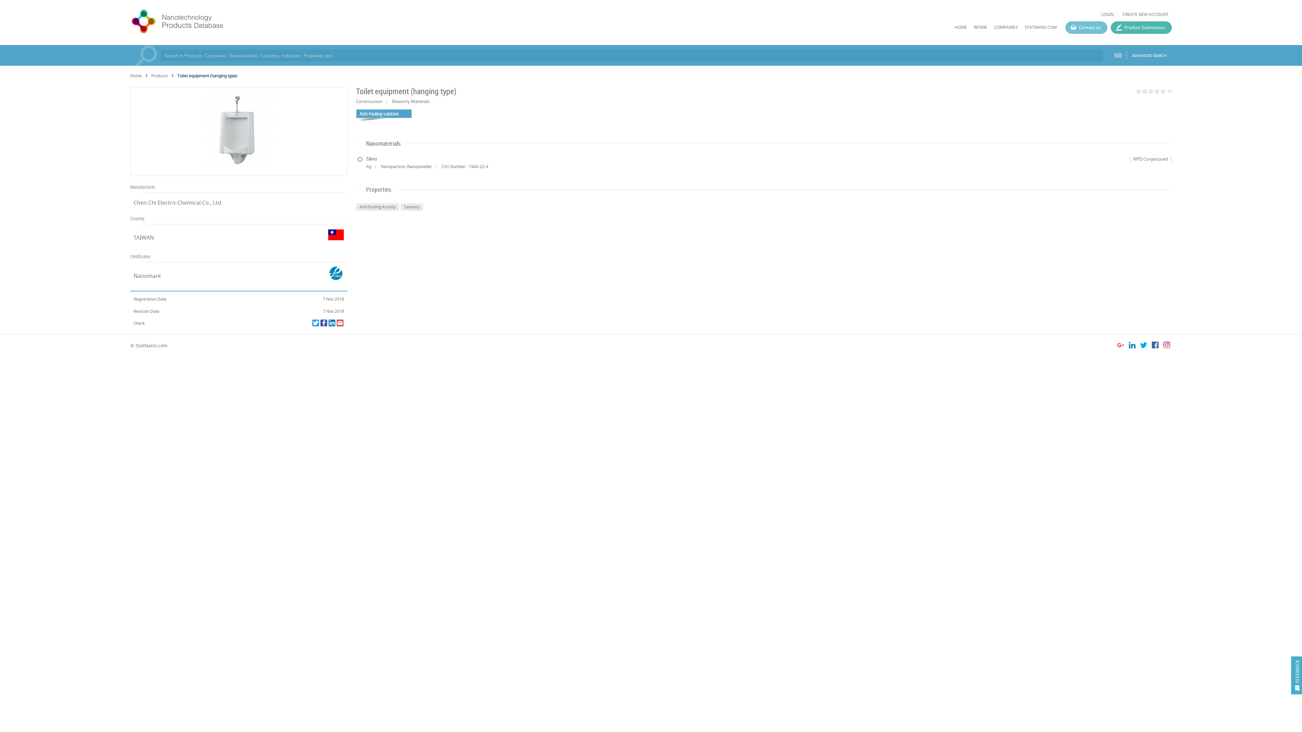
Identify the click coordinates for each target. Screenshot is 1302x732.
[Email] (340, 323)
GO (1118, 55)
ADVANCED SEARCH (1149, 55)
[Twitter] (315, 323)
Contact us (1090, 27)
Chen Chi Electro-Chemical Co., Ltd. (178, 202)
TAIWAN (144, 237)
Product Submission (1144, 27)
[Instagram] (1166, 346)
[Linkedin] (332, 323)
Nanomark (147, 276)
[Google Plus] (1120, 346)
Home (136, 76)
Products (159, 76)
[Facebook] (323, 323)
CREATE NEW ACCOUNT (1145, 14)
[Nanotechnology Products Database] (197, 22)
